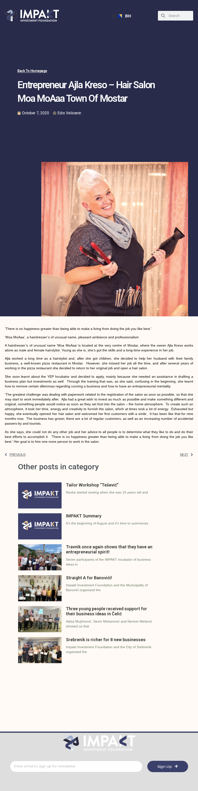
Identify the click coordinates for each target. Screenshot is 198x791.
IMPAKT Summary (83, 515)
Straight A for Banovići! (89, 577)
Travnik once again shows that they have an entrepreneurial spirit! (109, 549)
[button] (114, 16)
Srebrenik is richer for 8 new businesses (106, 639)
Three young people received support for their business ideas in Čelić (106, 611)
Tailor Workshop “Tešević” (92, 484)
